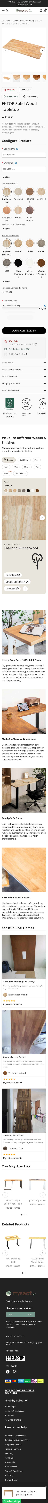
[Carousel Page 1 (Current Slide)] (21, 1214)
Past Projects (11, 1467)
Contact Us (10, 1462)
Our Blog (9, 1453)
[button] (5, 50)
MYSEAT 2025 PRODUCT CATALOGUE (19, 1391)
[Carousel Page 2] (24, 1214)
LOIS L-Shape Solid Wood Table (13, 1202)
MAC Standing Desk (13, 1260)
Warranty (9, 1476)
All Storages (10, 1407)
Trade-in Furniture (13, 1449)
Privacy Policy (11, 1480)
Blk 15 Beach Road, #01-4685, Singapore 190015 (24, 1344)
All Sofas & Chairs (13, 1420)
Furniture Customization (15, 1436)
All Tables (9, 1415)
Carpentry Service (13, 1445)
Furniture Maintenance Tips (17, 1440)
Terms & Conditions (13, 1471)
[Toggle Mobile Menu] (3, 10)
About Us (9, 1458)
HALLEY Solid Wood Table (37, 1260)
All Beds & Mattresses (14, 1411)
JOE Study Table (37, 1200)
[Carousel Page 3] (26, 1214)
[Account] (41, 10)
